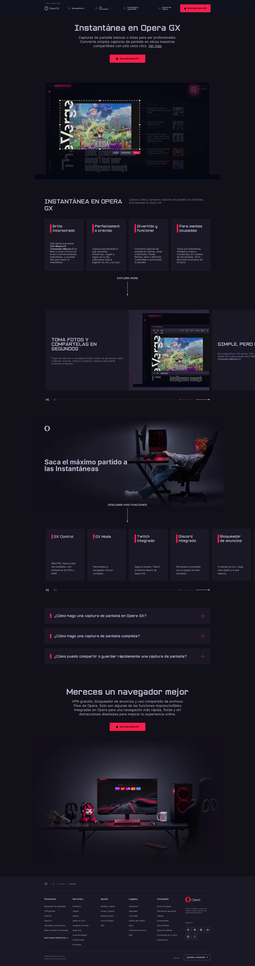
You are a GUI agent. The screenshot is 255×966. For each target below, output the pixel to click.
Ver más (155, 46)
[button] (195, 8)
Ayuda (104, 899)
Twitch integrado (146, 538)
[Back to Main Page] (51, 8)
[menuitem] (76, 8)
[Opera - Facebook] (188, 930)
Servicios (78, 899)
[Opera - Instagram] (195, 937)
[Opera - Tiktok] (195, 930)
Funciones (50, 899)
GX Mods (103, 537)
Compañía (163, 899)
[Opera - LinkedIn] (188, 937)
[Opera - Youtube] (208, 930)
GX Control (63, 537)
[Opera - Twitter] (201, 930)
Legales (133, 899)
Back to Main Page (53, 3)
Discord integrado (187, 538)
